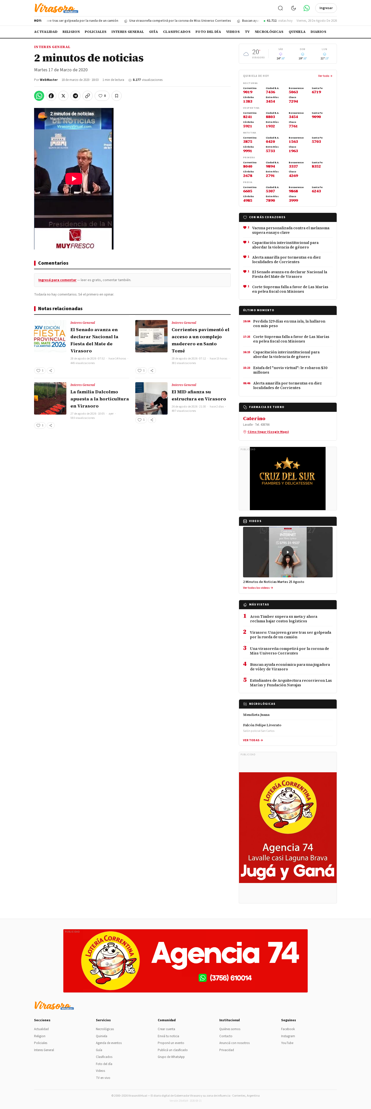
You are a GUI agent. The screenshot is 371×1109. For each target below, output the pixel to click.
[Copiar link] (88, 96)
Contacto (225, 1036)
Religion (71, 31)
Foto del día (208, 31)
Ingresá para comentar (57, 280)
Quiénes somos (229, 1029)
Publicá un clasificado (173, 1050)
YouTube (287, 1043)
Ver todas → (253, 740)
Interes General (128, 31)
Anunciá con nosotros (234, 1043)
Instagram (288, 1036)
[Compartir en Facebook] (51, 96)
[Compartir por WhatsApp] (39, 96)
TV (247, 31)
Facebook (288, 1029)
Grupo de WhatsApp (171, 1057)
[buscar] (280, 8)
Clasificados (177, 31)
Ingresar (326, 8)
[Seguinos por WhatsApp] (306, 8)
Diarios (318, 31)
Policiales (96, 31)
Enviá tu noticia (168, 1036)
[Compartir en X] (63, 96)
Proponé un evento (171, 1043)
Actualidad (46, 31)
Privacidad (226, 1050)
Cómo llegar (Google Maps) (268, 431)
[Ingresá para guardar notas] (117, 96)
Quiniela (297, 31)
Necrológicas (269, 31)
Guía (153, 31)
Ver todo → (325, 76)
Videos (233, 31)
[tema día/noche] (293, 8)
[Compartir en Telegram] (75, 96)
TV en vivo (103, 1078)
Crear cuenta (166, 1029)
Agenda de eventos (109, 1043)
